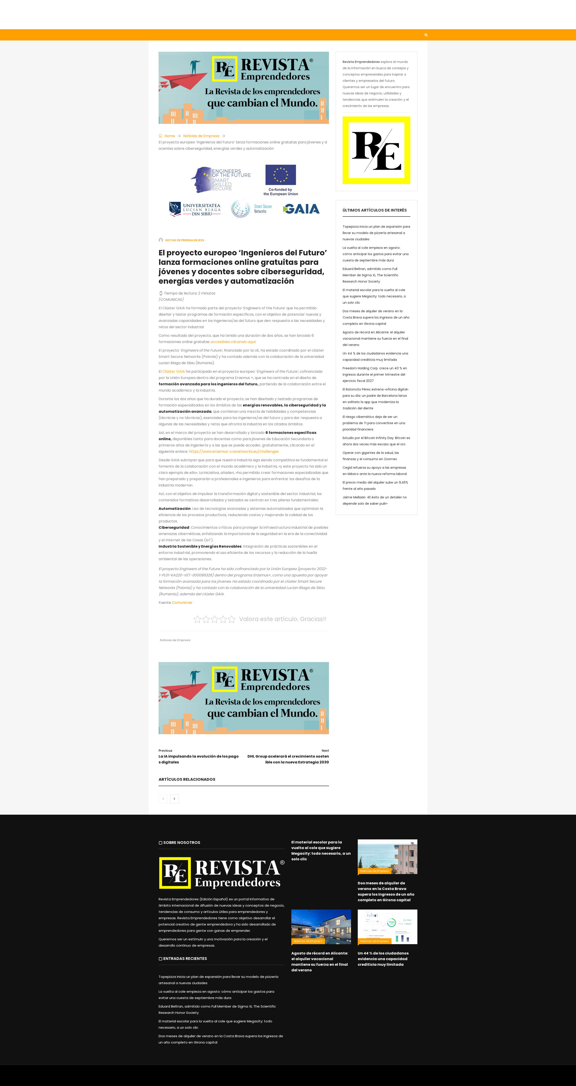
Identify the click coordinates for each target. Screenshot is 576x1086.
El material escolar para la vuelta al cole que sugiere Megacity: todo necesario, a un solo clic (374, 296)
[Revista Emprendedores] (193, 14)
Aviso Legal (288, 1077)
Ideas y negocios (222, 35)
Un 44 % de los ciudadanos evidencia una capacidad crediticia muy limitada (383, 959)
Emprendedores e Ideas (267, 35)
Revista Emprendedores (361, 62)
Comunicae (182, 602)
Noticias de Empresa (201, 135)
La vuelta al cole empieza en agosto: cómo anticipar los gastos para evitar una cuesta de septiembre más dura (376, 254)
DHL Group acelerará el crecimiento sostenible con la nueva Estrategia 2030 (288, 756)
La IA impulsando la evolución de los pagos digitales (199, 756)
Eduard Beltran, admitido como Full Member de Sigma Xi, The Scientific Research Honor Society (370, 275)
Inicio (158, 35)
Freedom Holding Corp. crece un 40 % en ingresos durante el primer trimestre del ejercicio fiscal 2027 (375, 374)
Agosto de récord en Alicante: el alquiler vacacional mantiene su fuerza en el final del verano (375, 338)
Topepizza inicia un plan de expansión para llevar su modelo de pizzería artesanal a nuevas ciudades (376, 232)
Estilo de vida (185, 35)
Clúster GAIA (173, 371)
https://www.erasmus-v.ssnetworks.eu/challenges (234, 451)
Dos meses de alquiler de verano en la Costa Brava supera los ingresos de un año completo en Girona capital (376, 317)
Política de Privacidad (316, 1077)
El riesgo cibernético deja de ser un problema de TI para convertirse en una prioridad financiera (374, 423)
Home (169, 135)
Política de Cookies (350, 1077)
